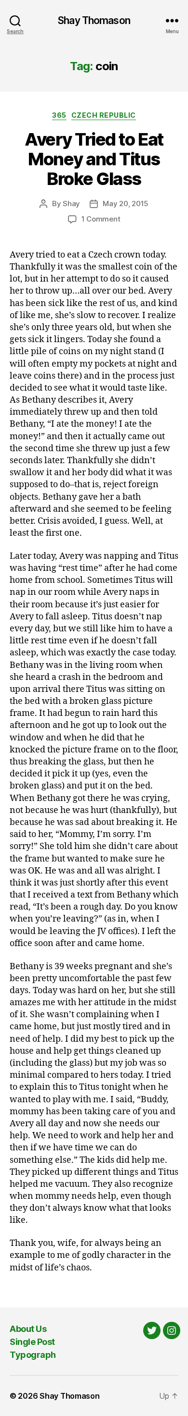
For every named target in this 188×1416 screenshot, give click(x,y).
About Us (28, 1329)
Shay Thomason (94, 20)
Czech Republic (103, 115)
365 (59, 115)
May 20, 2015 (125, 203)
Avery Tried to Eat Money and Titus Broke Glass (94, 159)
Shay (71, 203)
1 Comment (101, 218)
